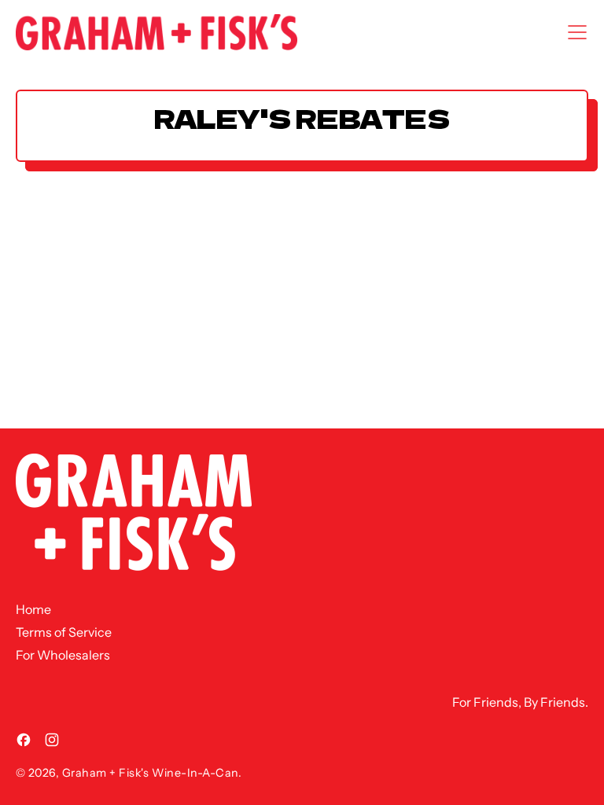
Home (33, 609)
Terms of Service (64, 632)
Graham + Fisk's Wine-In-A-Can (150, 773)
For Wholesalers (63, 655)
